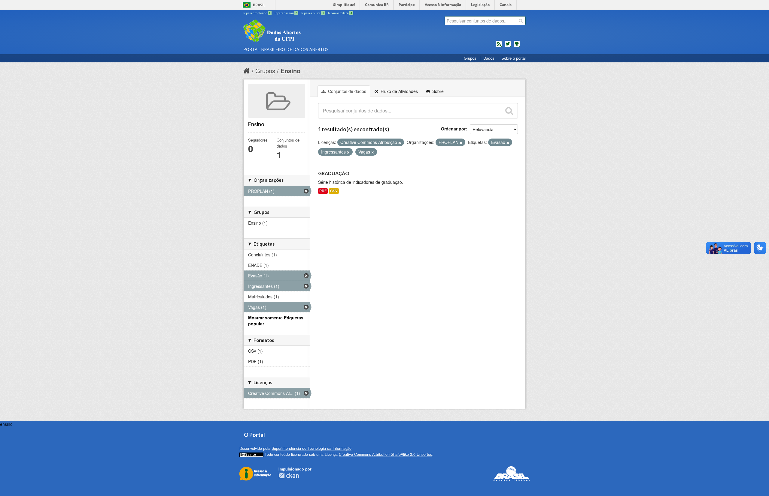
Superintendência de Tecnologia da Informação (311, 448)
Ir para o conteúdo (256, 13)
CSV (334, 190)
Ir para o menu (286, 13)
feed (499, 46)
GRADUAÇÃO (333, 173)
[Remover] (399, 142)
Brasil (259, 4)
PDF (323, 190)
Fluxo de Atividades (398, 91)
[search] (521, 21)
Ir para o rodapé (340, 13)
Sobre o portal (513, 58)
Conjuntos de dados (346, 91)
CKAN (288, 475)
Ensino (290, 70)
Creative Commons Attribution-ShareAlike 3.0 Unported (385, 454)
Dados (488, 58)
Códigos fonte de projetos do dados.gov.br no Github (517, 46)
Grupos (470, 58)
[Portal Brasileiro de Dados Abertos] (307, 31)
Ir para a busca (312, 13)
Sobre (437, 91)
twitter (508, 46)
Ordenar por (453, 129)
